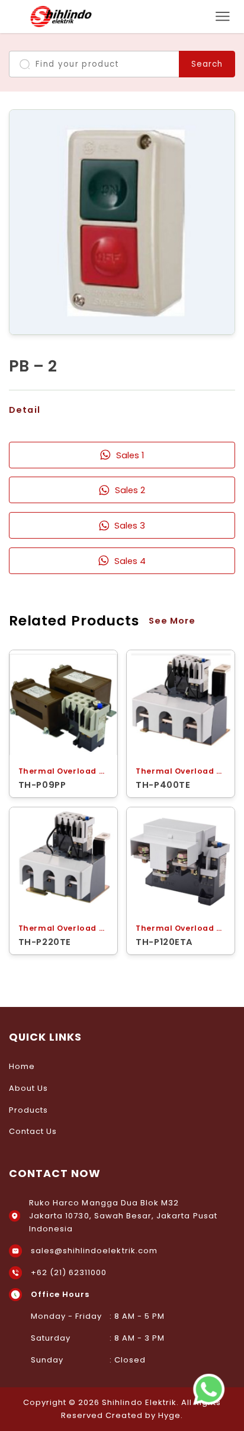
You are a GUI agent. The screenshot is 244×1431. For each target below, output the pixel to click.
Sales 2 (130, 490)
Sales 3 (129, 525)
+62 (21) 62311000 (69, 1272)
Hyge (169, 1415)
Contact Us (33, 1131)
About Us (28, 1088)
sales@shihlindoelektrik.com (94, 1250)
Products (28, 1110)
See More (172, 620)
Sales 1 (130, 455)
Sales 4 (130, 561)
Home (22, 1066)
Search (207, 64)
